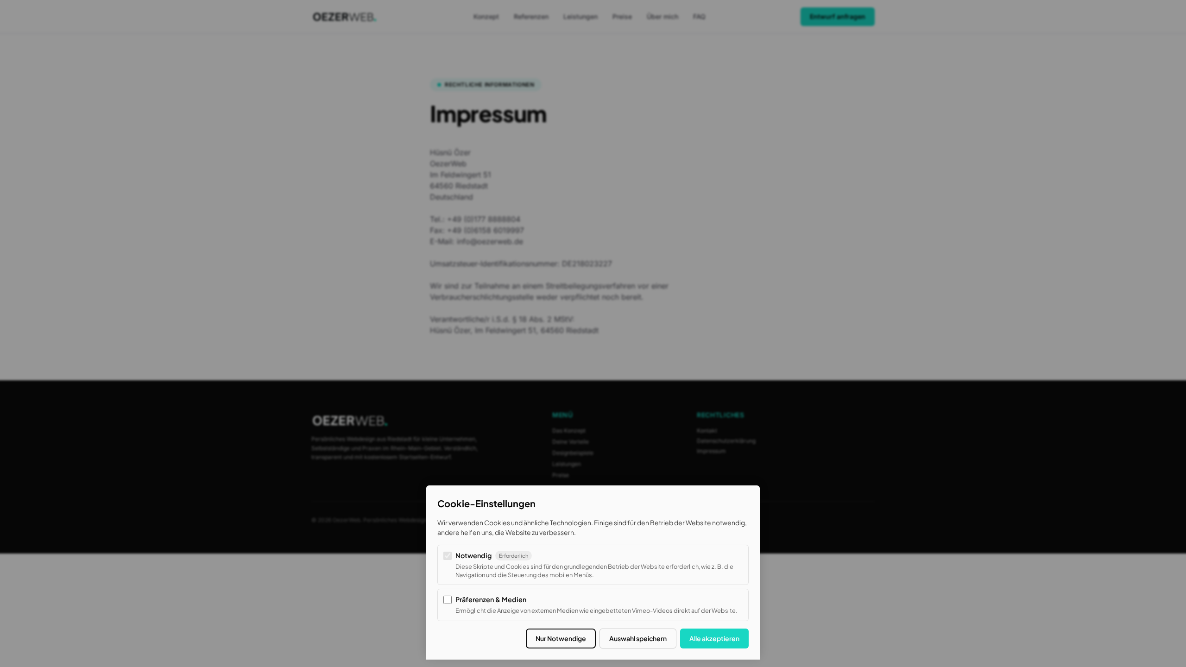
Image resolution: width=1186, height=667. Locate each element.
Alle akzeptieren (714, 638)
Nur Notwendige (561, 638)
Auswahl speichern (638, 638)
